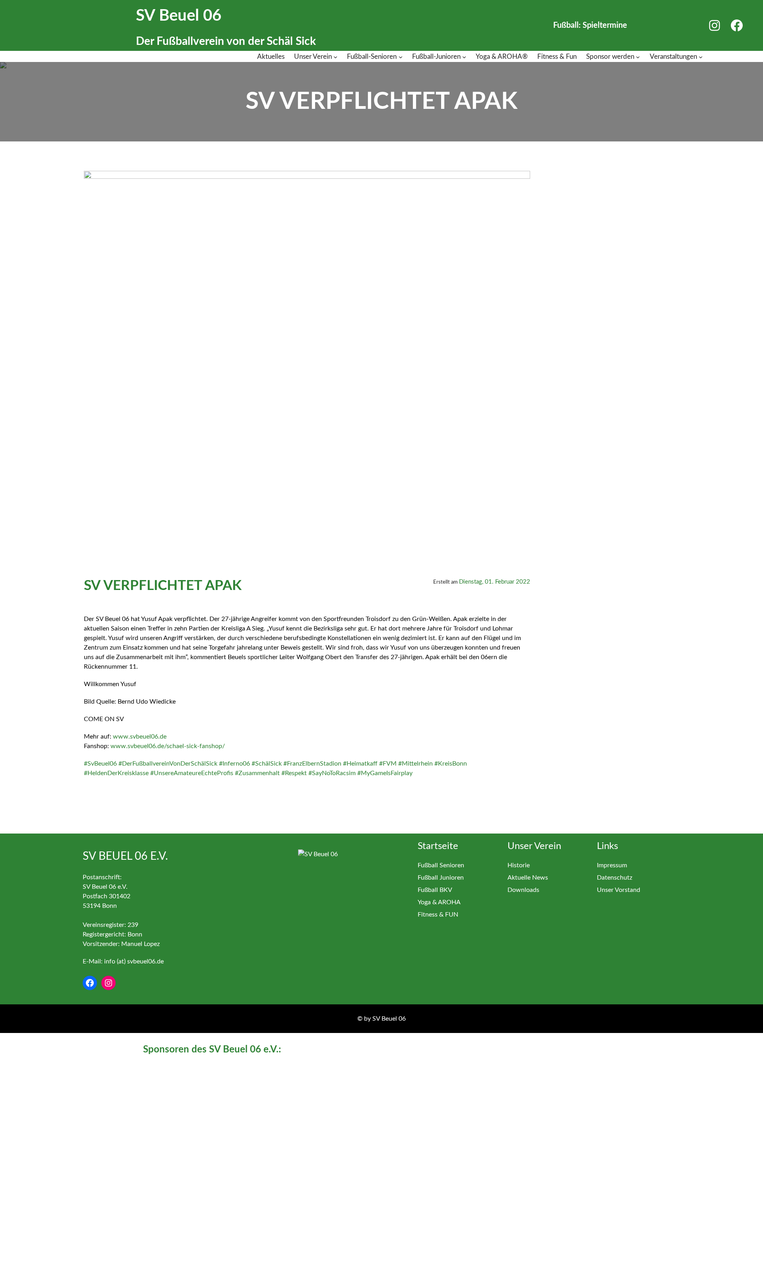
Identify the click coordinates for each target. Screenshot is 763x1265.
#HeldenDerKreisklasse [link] (116, 773)
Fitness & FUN (438, 914)
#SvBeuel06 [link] (100, 763)
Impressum (612, 865)
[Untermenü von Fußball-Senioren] (401, 57)
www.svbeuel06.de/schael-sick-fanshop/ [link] (167, 746)
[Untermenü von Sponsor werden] (638, 57)
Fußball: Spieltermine (590, 25)
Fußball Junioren (441, 877)
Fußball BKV (435, 890)
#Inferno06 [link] (234, 763)
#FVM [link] (388, 763)
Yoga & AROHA (439, 902)
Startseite (438, 846)
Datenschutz (614, 877)
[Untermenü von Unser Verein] (335, 57)
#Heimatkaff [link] (360, 763)
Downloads (523, 890)
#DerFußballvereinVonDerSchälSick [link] (167, 763)
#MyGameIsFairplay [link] (384, 773)
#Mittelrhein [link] (415, 763)
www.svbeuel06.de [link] (140, 736)
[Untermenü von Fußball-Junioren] (464, 57)
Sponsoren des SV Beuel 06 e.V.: (212, 1049)
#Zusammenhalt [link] (257, 773)
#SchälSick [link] (267, 763)
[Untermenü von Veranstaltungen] (701, 57)
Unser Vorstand (618, 890)
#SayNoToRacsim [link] (332, 773)
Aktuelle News (527, 877)
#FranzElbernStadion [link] (312, 763)
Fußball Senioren (441, 865)
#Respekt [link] (294, 773)
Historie (518, 865)
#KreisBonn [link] (450, 763)
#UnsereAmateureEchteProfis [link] (191, 773)
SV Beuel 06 (178, 16)
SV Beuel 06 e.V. (125, 856)
